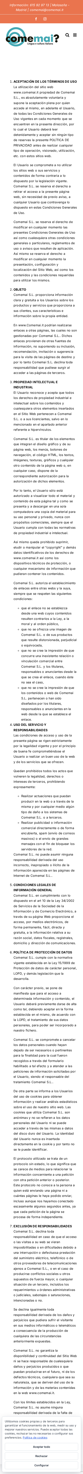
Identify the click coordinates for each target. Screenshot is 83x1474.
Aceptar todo (41, 1446)
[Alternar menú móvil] (75, 35)
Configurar (41, 1465)
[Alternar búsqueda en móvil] (67, 35)
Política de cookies (35, 1437)
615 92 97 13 (39, 5)
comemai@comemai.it (46, 10)
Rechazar (41, 1456)
